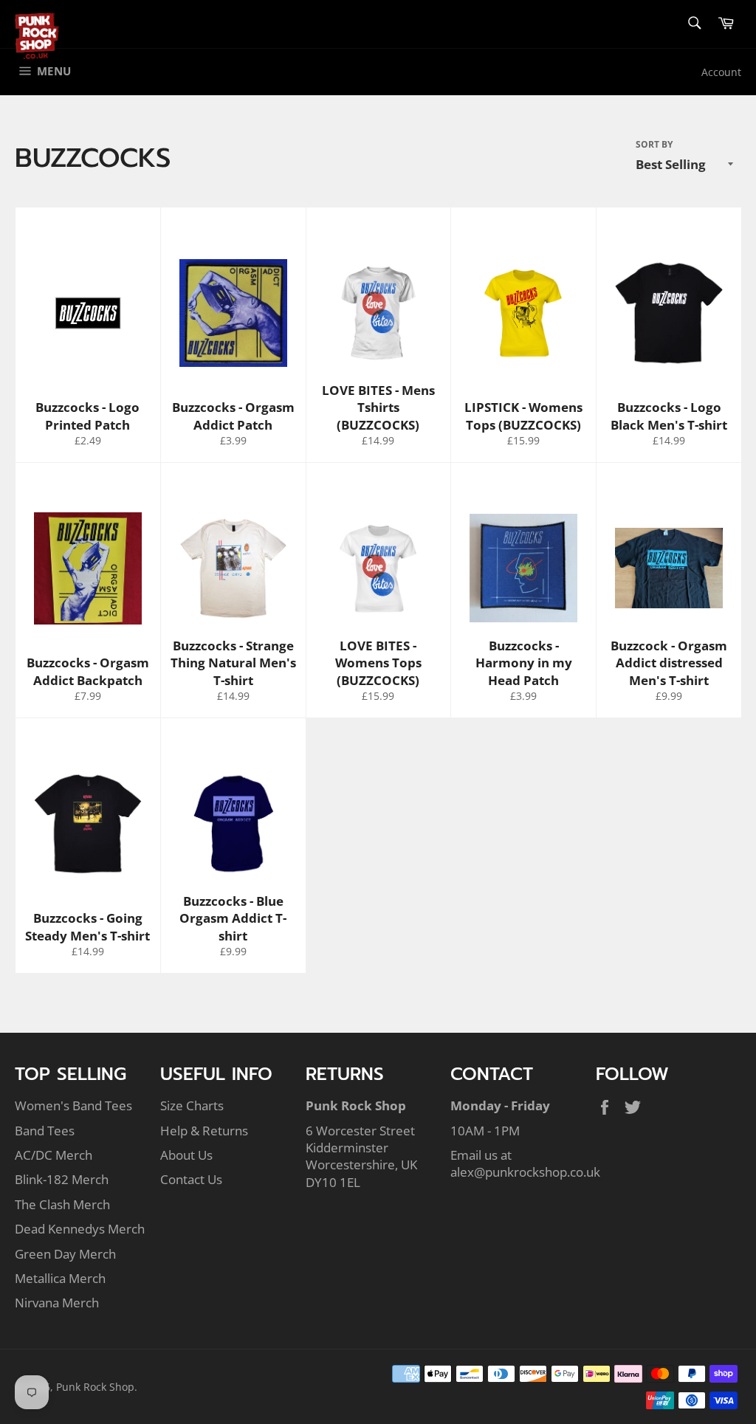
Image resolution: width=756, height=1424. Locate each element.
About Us (186, 1154)
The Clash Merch (62, 1204)
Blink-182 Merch (62, 1179)
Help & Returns (204, 1130)
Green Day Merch (65, 1253)
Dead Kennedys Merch (80, 1228)
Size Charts (192, 1105)
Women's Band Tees (73, 1105)
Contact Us (191, 1179)
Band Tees (45, 1130)
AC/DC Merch (53, 1154)
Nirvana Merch (57, 1302)
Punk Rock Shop (95, 1387)
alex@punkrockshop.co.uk (525, 1171)
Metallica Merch (60, 1278)
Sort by (654, 145)
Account (721, 72)
